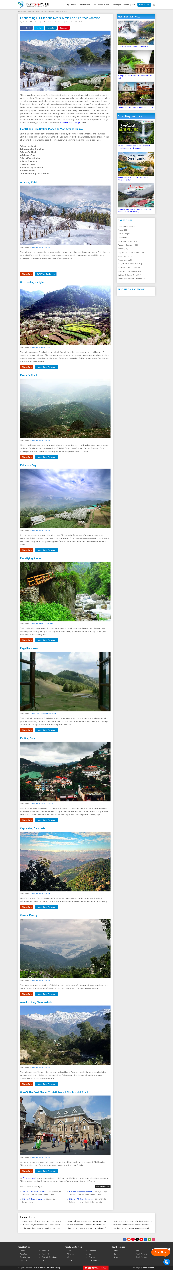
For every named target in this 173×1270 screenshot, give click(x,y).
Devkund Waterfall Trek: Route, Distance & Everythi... (42, 1221)
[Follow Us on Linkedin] (145, 1239)
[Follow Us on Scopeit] (149, 1239)
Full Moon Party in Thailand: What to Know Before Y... (42, 1225)
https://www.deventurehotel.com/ (43, 803)
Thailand (92, 1257)
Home (22, 1251)
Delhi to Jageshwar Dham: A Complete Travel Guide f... (42, 1228)
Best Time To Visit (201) (127, 241)
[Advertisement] (47, 265)
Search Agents (129, 5)
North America (141, 1254)
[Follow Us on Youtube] (141, 1239)
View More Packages (102, 1187)
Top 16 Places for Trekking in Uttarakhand (134, 46)
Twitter (39, 28)
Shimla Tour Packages (46, 367)
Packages (117, 5)
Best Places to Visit (101, 5)
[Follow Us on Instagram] (153, 1239)
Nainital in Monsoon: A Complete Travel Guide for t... (87, 1225)
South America (141, 1257)
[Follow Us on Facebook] (125, 1239)
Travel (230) (122, 230)
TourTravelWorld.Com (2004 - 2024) (46, 1268)
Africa (116, 1251)
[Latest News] (129, 1239)
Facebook (26, 28)
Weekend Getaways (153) (128, 245)
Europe (117, 1254)
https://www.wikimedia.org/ (40, 247)
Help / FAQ (24, 1260)
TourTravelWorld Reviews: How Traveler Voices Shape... (87, 1221)
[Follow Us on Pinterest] (133, 1239)
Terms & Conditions (49, 1257)
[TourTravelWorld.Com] (33, 4)
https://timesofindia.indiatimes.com (43, 713)
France (69, 1260)
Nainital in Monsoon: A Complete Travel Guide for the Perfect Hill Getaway (135, 210)
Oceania (117, 1257)
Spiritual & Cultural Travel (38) (129, 275)
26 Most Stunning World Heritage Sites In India (135, 107)
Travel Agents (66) (125, 260)
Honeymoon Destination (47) (129, 271)
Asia (137, 1251)
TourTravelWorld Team (31, 22)
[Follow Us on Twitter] (137, 1239)
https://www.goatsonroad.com (42, 623)
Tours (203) (122, 237)
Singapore (93, 1251)
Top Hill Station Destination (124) (131, 252)
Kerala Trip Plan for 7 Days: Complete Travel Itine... (132, 1225)
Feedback (45, 1254)
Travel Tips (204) (124, 234)
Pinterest (63, 28)
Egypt (91, 1254)
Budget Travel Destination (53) (130, 264)
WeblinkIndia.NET (149, 1268)
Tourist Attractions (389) (127, 226)
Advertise (23, 1254)
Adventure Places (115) (127, 256)
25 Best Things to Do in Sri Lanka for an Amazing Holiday (133, 178)
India (69, 1251)
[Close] (168, 1249)
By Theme (71, 5)
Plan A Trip (144, 4)
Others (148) (123, 249)
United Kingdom (95, 1260)
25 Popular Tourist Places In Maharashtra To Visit (135, 77)
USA (68, 1257)
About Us (45, 1251)
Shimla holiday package (70, 122)
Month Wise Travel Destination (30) (131, 279)
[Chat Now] (166, 1261)
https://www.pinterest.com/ (40, 347)
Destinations (85, 5)
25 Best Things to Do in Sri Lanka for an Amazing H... (133, 1221)
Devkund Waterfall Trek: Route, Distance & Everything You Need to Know (134, 147)
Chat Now (160, 1252)
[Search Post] (154, 4)
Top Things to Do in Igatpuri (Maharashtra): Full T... (132, 1228)
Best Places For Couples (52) (129, 267)
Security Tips (25, 1257)
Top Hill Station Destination (53, 22)
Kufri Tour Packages (45, 274)
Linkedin (51, 28)
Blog (43, 1260)
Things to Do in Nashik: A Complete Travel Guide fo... (87, 1228)
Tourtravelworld (29, 1178)
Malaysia (70, 1254)
